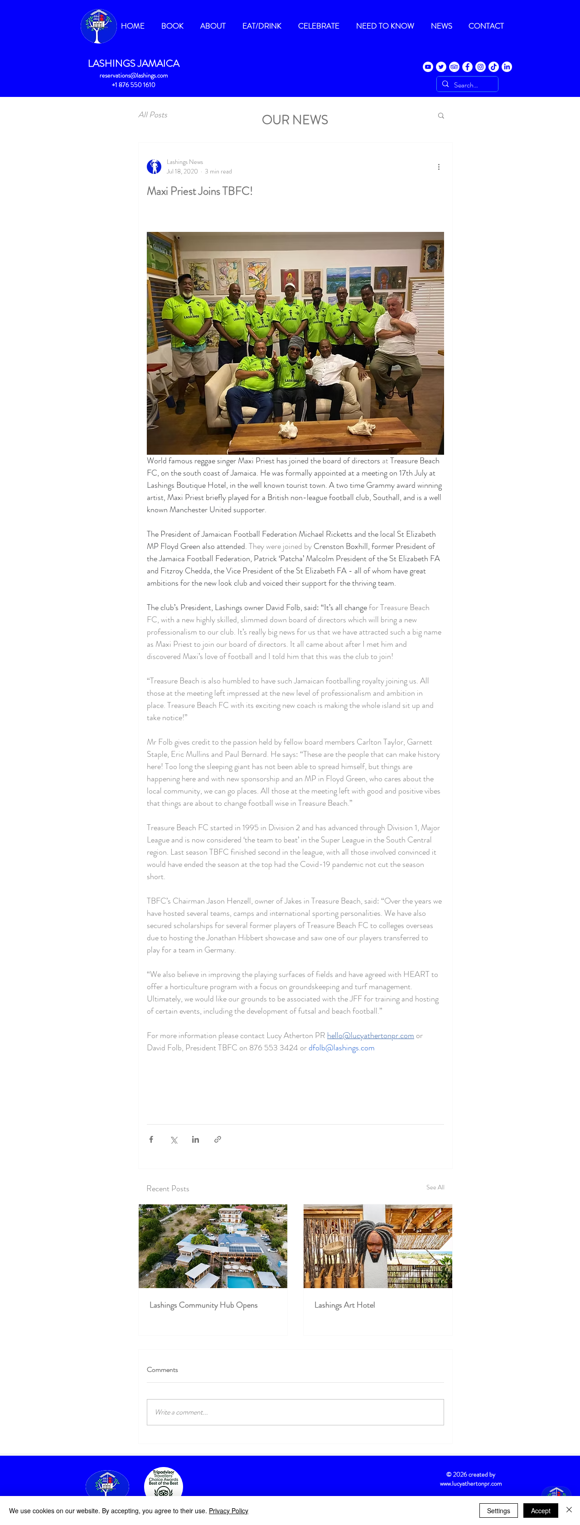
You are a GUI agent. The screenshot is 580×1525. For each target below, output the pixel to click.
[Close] (569, 1510)
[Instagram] (480, 67)
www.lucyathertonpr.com (471, 1483)
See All (435, 1187)
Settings (498, 1510)
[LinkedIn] (507, 67)
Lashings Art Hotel (344, 1305)
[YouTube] (428, 67)
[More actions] (438, 166)
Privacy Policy (228, 1510)
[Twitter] (441, 67)
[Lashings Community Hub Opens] (213, 1246)
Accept (541, 1510)
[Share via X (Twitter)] (173, 1139)
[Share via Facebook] (151, 1139)
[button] (441, 115)
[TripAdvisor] (454, 67)
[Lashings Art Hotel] (378, 1246)
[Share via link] (217, 1139)
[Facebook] (467, 67)
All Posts (152, 114)
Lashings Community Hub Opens (204, 1305)
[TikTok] (493, 67)
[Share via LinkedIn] (195, 1139)
